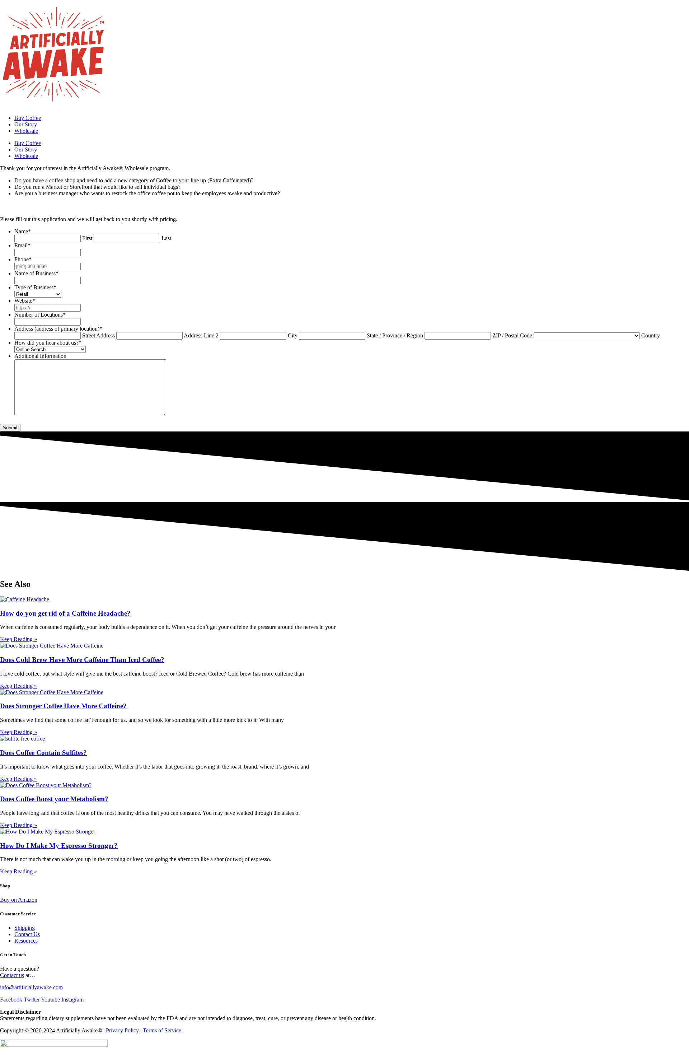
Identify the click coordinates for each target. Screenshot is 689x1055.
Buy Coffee (27, 118)
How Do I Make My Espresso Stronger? (59, 845)
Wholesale (26, 131)
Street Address (98, 335)
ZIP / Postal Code (512, 335)
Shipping (24, 928)
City (292, 335)
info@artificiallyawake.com (31, 987)
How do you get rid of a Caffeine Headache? (65, 613)
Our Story (25, 124)
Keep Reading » (18, 639)
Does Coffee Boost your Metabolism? (54, 799)
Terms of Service (162, 1030)
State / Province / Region (395, 335)
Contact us (12, 975)
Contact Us (27, 934)
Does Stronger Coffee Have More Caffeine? (63, 706)
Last (166, 238)
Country (650, 335)
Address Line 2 (201, 335)
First (87, 238)
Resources (26, 941)
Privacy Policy (122, 1030)
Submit (10, 427)
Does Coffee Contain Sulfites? (43, 752)
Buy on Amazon (18, 900)
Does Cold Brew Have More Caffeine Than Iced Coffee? (82, 659)
